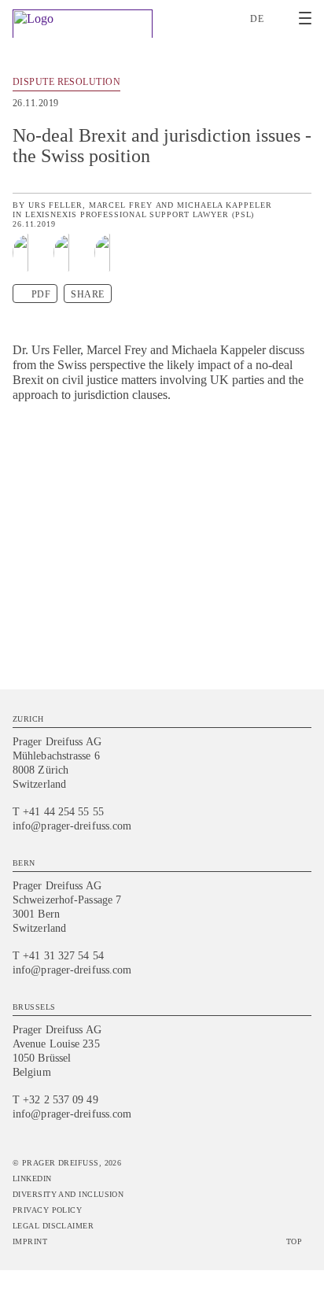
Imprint (30, 1241)
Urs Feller (55, 205)
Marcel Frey (121, 205)
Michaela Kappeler (224, 205)
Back (302, 84)
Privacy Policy (47, 1210)
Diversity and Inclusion (68, 1194)
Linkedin (32, 1178)
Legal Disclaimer (53, 1225)
